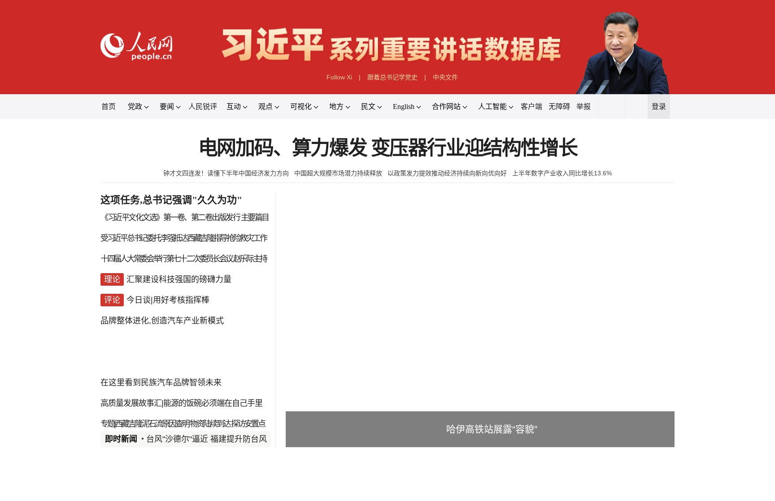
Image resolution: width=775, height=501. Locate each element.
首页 (108, 106)
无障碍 (559, 106)
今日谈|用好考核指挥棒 (167, 300)
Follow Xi (339, 77)
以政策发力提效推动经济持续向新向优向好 (447, 173)
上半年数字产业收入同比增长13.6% (562, 173)
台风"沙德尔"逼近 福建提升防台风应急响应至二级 (234, 439)
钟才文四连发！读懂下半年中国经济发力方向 (226, 173)
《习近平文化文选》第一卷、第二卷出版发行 (169, 217)
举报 (583, 106)
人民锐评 (202, 106)
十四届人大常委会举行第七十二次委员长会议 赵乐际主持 (183, 258)
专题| (107, 423)
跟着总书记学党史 (392, 77)
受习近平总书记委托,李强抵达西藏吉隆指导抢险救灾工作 (183, 238)
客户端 (531, 106)
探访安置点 (248, 423)
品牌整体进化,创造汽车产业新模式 (162, 320)
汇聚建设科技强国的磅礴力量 (178, 279)
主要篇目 (255, 217)
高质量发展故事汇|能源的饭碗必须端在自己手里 (181, 403)
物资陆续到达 (210, 423)
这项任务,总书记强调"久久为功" (171, 199)
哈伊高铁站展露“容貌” (491, 429)
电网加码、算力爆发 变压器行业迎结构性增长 (387, 148)
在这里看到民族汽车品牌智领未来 (161, 382)
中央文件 (445, 77)
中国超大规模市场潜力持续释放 (338, 173)
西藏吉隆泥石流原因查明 (152, 423)
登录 (659, 106)
